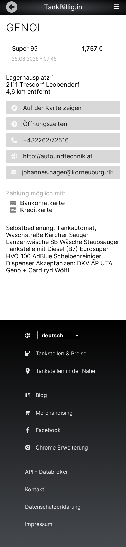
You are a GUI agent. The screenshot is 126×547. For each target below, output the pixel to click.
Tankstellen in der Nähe (65, 370)
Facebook (48, 430)
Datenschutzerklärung (53, 506)
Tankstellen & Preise (61, 353)
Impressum (38, 524)
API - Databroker (46, 471)
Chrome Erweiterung (62, 447)
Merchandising (54, 412)
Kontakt (34, 489)
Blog (41, 395)
